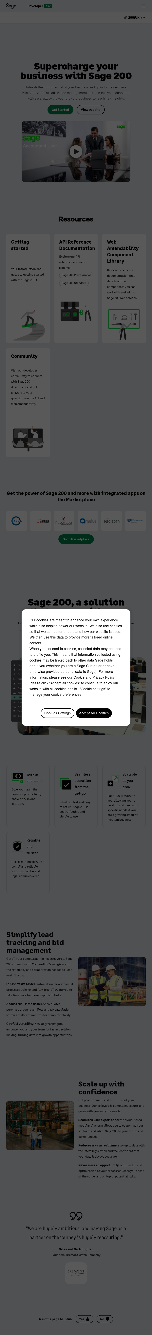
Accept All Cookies (94, 713)
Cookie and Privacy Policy (93, 677)
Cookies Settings (57, 713)
